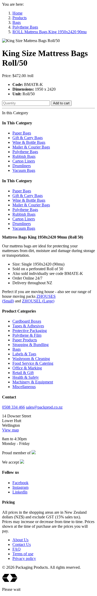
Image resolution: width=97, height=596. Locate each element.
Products (19, 18)
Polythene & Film (26, 335)
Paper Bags (21, 133)
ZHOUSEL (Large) (38, 301)
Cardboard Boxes (26, 321)
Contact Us (21, 544)
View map (10, 430)
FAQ (16, 549)
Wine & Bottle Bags (28, 142)
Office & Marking (27, 368)
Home (17, 13)
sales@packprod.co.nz (44, 407)
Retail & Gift (23, 372)
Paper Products (24, 340)
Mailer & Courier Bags (31, 147)
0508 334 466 (13, 407)
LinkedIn (19, 492)
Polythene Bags (25, 27)
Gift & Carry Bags (27, 138)
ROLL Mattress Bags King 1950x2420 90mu (49, 32)
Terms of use (22, 554)
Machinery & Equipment (32, 382)
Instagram (20, 487)
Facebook (20, 482)
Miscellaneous (24, 386)
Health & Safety (25, 377)
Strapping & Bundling (30, 344)
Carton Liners (23, 161)
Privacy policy (24, 558)
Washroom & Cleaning (31, 358)
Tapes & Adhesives (28, 326)
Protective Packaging (29, 330)
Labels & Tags (24, 354)
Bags (16, 22)
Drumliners (21, 166)
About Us (20, 540)
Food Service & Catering (32, 363)
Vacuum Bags (23, 170)
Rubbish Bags (23, 156)
